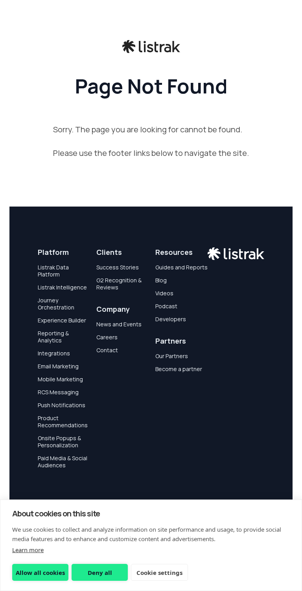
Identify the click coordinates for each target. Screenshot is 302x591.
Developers (170, 319)
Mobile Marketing (60, 379)
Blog (161, 280)
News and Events (119, 324)
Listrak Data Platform (53, 270)
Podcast (166, 306)
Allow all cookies (40, 572)
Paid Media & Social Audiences (62, 461)
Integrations (54, 353)
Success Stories (117, 267)
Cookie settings (159, 572)
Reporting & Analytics (53, 336)
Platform (53, 252)
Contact (107, 350)
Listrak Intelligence (62, 287)
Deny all (100, 572)
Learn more (28, 550)
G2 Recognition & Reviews (119, 283)
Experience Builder (62, 320)
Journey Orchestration (56, 303)
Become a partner (178, 369)
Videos (164, 293)
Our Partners (171, 356)
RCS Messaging (58, 392)
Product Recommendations (63, 421)
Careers (107, 337)
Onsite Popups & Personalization (59, 441)
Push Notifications (61, 405)
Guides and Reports (181, 267)
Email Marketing (58, 366)
